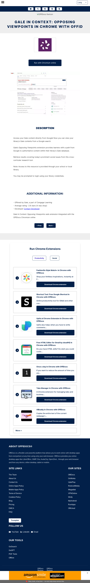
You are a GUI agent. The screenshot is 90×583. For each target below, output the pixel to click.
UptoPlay (71, 482)
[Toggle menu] (2, 2)
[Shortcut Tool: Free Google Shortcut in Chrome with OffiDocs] (27, 307)
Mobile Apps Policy (16, 490)
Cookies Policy (15, 497)
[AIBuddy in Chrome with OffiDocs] (27, 420)
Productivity (39, 258)
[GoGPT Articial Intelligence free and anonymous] (30, 8)
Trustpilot (15, 520)
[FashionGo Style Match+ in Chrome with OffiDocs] (27, 282)
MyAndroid (72, 501)
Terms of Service (15, 493)
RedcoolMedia (74, 486)
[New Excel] (52, 8)
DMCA (11, 508)
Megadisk (72, 490)
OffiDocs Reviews (40, 569)
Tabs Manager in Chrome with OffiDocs (53, 388)
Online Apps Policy (16, 486)
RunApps (72, 504)
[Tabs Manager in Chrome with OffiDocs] (27, 399)
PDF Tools (13, 554)
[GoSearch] (38, 8)
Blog (10, 501)
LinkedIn (26, 532)
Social (54, 258)
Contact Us (13, 482)
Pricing (11, 504)
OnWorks (71, 478)
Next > (51, 225)
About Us (12, 478)
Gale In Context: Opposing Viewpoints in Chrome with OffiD (45, 24)
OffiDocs (71, 475)
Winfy (70, 497)
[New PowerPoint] (59, 8)
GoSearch (13, 547)
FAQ (10, 512)
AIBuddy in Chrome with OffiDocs (50, 409)
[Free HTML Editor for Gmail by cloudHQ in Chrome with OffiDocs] (27, 355)
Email (36, 532)
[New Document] (45, 8)
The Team (13, 475)
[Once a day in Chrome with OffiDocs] (27, 378)
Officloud (71, 508)
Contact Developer (32, 209)
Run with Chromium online (45, 63)
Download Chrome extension (55, 284)
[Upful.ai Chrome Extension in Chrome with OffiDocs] (27, 331)
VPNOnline (72, 493)
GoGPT (12, 550)
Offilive (11, 558)
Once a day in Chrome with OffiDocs (52, 367)
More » (19, 430)
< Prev (39, 225)
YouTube (15, 532)
